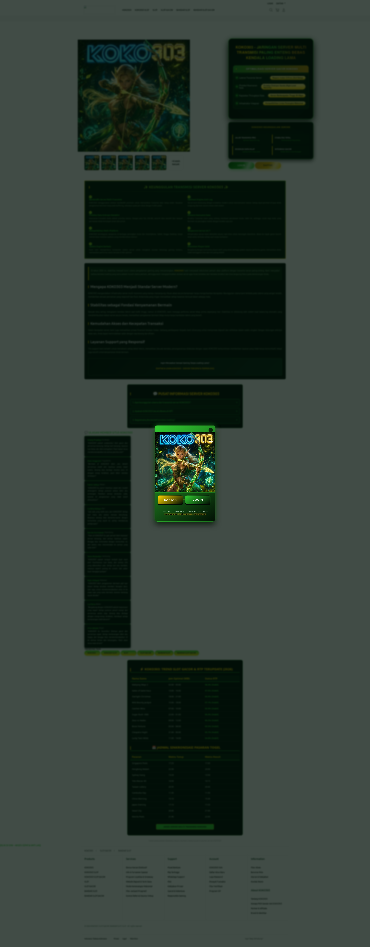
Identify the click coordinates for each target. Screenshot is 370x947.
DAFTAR (170, 499)
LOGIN (198, 499)
